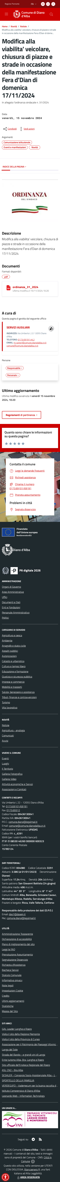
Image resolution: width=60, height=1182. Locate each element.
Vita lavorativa (9, 707)
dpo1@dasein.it (17, 914)
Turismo (6, 702)
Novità (14, 26)
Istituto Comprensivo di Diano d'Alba (21, 1091)
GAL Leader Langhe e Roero (17, 1029)
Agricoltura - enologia (13, 730)
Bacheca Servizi (10, 970)
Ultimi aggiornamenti (13, 1001)
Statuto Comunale (11, 975)
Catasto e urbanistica (13, 661)
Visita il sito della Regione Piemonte (21, 1034)
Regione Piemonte (12, 3)
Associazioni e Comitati (14, 789)
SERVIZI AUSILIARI (18, 327)
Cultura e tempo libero (13, 666)
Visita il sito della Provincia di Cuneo (21, 1039)
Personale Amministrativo (15, 612)
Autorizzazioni (9, 656)
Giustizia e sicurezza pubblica (17, 677)
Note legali (7, 985)
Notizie (23, 26)
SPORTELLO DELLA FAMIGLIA (18, 1080)
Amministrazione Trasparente (17, 934)
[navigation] (6, 14)
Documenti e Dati (11, 602)
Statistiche (7, 1006)
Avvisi (5, 741)
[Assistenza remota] (33, 1161)
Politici (5, 618)
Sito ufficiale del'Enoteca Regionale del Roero (26, 1065)
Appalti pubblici (10, 651)
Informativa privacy (12, 980)
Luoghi (5, 763)
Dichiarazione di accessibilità (17, 939)
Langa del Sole (10, 1049)
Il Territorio (7, 769)
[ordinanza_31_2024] (8, 287)
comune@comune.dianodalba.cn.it (22, 345)
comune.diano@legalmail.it (23, 822)
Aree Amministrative (13, 592)
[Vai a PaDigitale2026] (21, 570)
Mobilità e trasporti (12, 687)
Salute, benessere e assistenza (18, 692)
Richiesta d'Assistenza (13, 965)
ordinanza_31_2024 (25, 287)
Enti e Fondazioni (11, 607)
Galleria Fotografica (12, 774)
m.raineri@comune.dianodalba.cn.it (30, 342)
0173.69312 (13, 810)
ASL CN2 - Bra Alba (12, 1070)
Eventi (5, 758)
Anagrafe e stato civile (14, 646)
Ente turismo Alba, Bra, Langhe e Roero (23, 1060)
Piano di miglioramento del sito (18, 944)
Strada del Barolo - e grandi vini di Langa (23, 1055)
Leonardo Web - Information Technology (23, 1096)
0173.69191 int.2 (26, 339)
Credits (5, 996)
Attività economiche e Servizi (17, 784)
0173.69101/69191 (17, 806)
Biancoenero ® (32, 1169)
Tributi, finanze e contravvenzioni (19, 697)
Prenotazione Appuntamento (17, 954)
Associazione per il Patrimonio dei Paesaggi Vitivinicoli (30, 1044)
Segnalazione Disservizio (15, 960)
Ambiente (7, 640)
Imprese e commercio (13, 682)
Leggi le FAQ (8, 949)
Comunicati (8, 735)
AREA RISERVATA (30, 1177)
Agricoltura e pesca (12, 635)
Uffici (4, 597)
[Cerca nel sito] (51, 14)
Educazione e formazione (15, 671)
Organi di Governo (11, 587)
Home (5, 26)
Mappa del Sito (10, 1011)
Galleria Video (9, 779)
